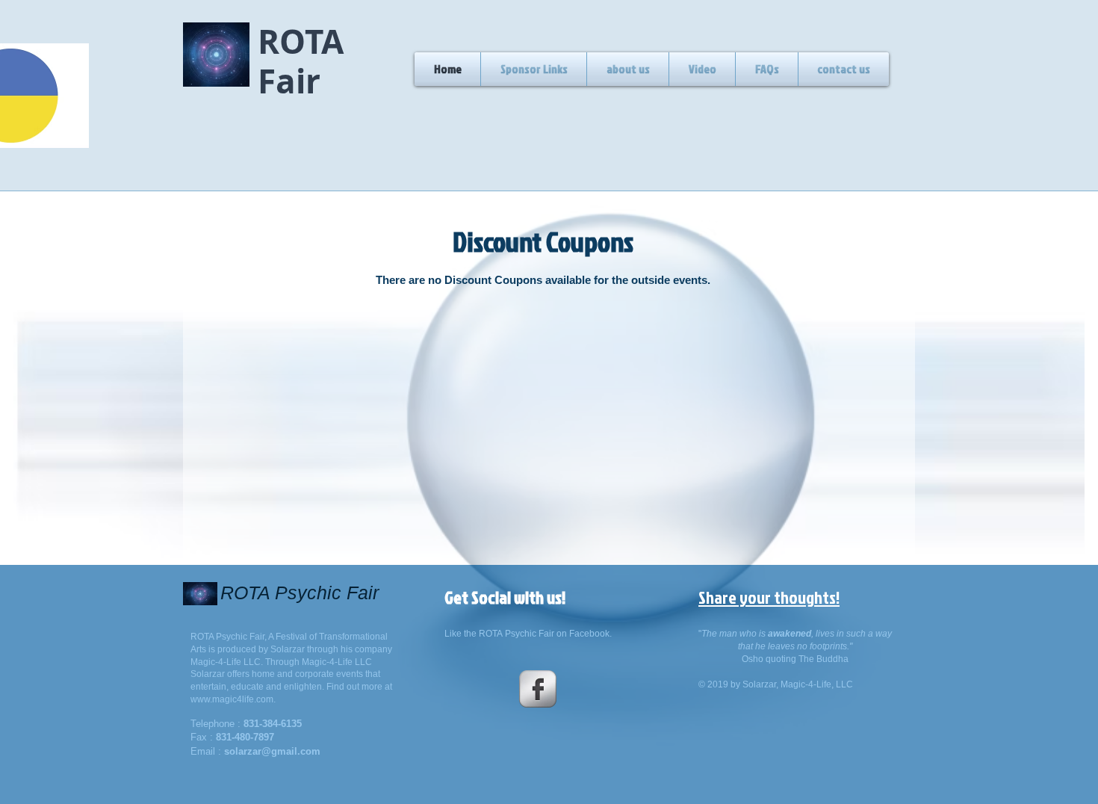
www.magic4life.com (231, 699)
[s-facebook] (537, 689)
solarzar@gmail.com (272, 751)
